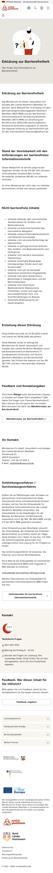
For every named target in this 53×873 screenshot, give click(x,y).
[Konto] (42, 8)
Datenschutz (7, 847)
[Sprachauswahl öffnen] (29, 8)
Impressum (7, 851)
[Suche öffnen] (35, 8)
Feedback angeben (26, 702)
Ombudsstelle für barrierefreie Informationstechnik (30, 596)
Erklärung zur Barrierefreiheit (14, 858)
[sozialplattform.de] (10, 7)
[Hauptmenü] (48, 8)
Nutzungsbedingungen (12, 854)
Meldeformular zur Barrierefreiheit (29, 420)
